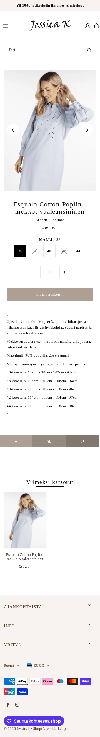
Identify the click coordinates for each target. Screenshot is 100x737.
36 (20, 251)
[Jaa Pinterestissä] (82, 441)
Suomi (9, 666)
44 (78, 251)
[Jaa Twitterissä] (49, 441)
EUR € (39, 666)
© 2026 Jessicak (17, 729)
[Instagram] (17, 705)
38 (35, 251)
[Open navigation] (12, 25)
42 (64, 251)
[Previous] (13, 130)
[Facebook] (8, 705)
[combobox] (50, 49)
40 (49, 251)
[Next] (87, 130)
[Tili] (87, 25)
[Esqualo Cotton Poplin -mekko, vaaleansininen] (25, 520)
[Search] (89, 49)
